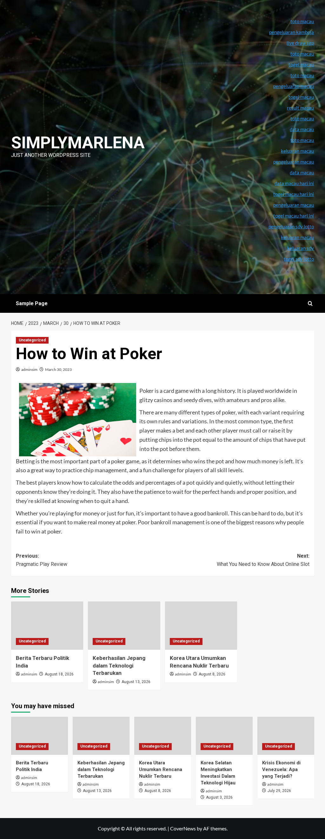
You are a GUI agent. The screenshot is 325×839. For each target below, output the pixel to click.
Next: (263, 560)
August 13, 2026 (136, 682)
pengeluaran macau (293, 161)
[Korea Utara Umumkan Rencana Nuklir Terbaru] (201, 625)
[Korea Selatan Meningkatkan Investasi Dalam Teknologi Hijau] (224, 736)
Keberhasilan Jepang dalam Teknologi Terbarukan (119, 665)
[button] (310, 303)
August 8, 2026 (212, 674)
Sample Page (32, 303)
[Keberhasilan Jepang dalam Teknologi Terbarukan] (124, 625)
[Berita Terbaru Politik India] (47, 625)
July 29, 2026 (279, 791)
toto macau (302, 140)
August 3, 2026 (219, 797)
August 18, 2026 (59, 674)
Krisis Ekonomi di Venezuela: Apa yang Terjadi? (281, 769)
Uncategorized (32, 340)
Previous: (41, 560)
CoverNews (183, 828)
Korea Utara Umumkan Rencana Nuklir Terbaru (160, 769)
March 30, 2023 (58, 369)
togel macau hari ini (293, 215)
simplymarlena (78, 142)
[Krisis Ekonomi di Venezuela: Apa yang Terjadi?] (285, 736)
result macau (300, 108)
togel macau (301, 97)
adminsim (29, 369)
